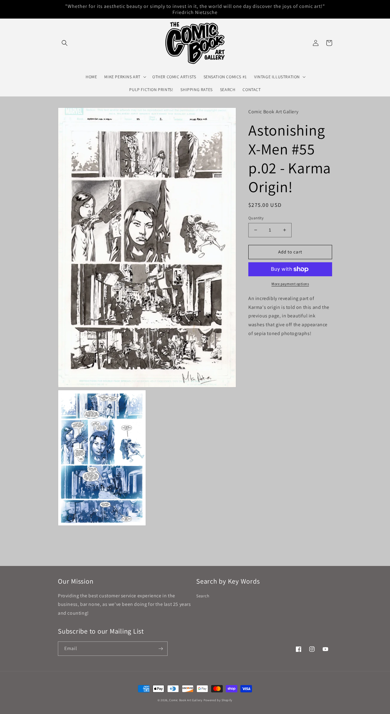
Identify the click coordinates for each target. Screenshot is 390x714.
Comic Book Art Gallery (185, 700)
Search (203, 596)
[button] (64, 43)
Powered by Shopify (218, 700)
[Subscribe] (160, 649)
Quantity (256, 218)
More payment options (290, 283)
